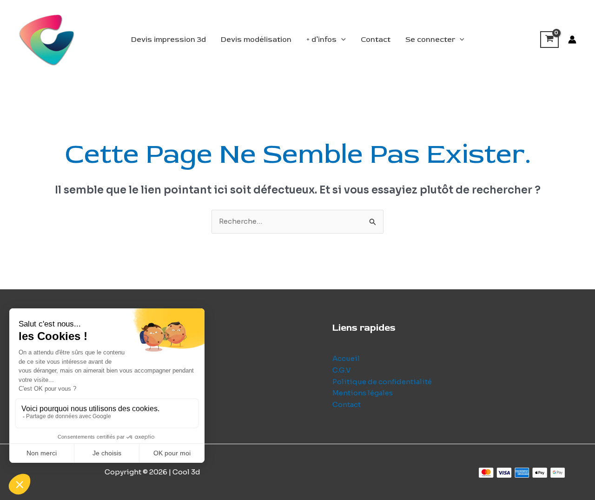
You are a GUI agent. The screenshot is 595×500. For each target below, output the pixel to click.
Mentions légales (362, 392)
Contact (375, 39)
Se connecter (430, 39)
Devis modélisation (256, 39)
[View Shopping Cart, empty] (549, 39)
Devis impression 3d (168, 39)
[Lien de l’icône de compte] (572, 39)
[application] (341, 39)
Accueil (346, 358)
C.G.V (341, 370)
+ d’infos (321, 39)
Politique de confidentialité (382, 381)
